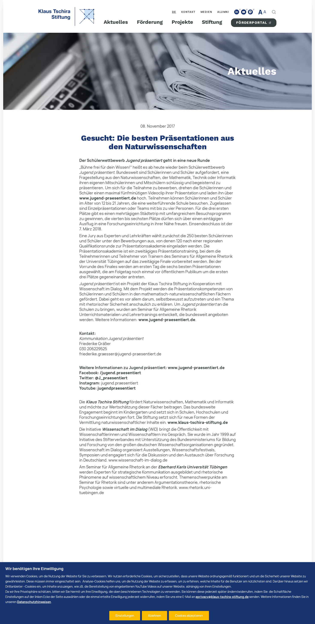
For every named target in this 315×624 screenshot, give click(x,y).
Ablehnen (154, 616)
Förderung (150, 22)
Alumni (223, 12)
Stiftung (212, 22)
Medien (206, 12)
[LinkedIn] (236, 12)
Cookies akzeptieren (189, 616)
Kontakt (188, 12)
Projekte (182, 22)
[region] (157, 593)
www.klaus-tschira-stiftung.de (198, 422)
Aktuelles (116, 22)
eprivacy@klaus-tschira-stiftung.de (222, 597)
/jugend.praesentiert (120, 372)
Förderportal (251, 23)
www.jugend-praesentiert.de (107, 198)
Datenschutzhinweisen (34, 602)
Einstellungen (125, 616)
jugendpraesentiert (117, 388)
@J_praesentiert (111, 378)
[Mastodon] (250, 12)
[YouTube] (243, 12)
